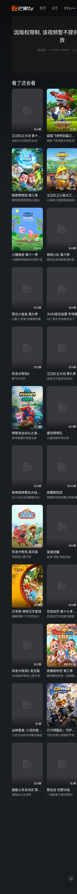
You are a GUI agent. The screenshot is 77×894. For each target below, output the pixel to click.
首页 (42, 8)
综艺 (55, 8)
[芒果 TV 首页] (23, 8)
